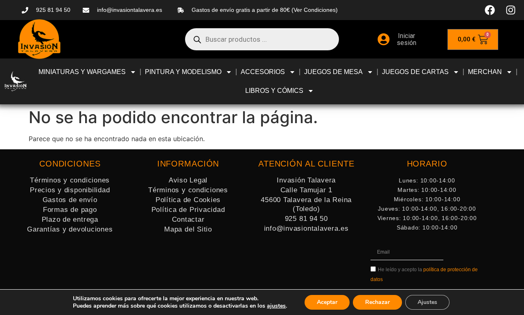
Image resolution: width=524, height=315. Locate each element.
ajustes (276, 306)
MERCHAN (485, 71)
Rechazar (377, 302)
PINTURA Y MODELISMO (183, 71)
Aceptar (327, 302)
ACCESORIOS (263, 71)
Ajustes (427, 302)
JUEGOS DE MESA (333, 71)
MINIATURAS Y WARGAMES (82, 71)
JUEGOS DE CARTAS (415, 71)
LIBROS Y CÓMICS (274, 90)
